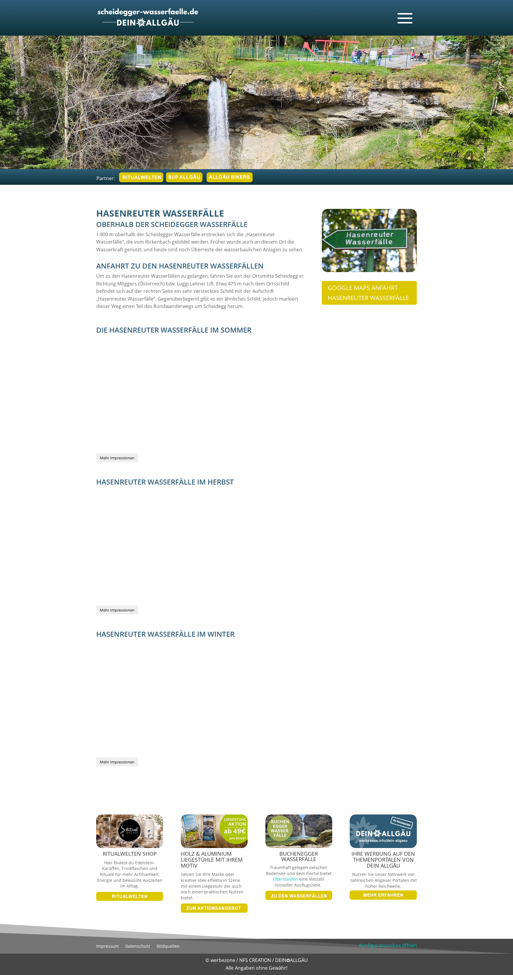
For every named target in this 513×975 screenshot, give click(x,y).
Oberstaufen (285, 879)
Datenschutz (137, 946)
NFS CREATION (255, 960)
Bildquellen (168, 946)
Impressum (107, 946)
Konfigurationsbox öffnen (388, 945)
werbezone (222, 960)
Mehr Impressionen (117, 457)
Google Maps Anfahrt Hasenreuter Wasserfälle (368, 293)
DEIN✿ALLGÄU (291, 960)
